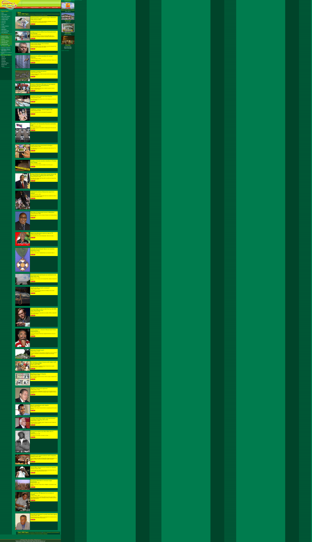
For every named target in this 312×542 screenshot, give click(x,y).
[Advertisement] (6, 72)
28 (18, 15)
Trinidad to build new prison (38, 71)
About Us (3, 56)
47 (42, 15)
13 (40, 14)
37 (29, 15)
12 (39, 14)
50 (46, 15)
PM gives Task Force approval (39, 388)
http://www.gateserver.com (40, 540)
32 (23, 15)
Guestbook (3, 61)
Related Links (4, 64)
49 (45, 15)
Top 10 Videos (4, 14)
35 (27, 15)
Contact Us (3, 58)
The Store (3, 27)
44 (38, 15)
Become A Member (5, 37)
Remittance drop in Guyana (38, 374)
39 (32, 15)
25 (56, 14)
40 (33, 15)
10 (37, 14)
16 (44, 14)
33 (24, 15)
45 (40, 15)
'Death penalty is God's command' (40, 288)
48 (44, 15)
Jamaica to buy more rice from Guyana (41, 96)
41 (35, 15)
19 (48, 14)
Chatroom (3, 59)
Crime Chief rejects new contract (40, 43)
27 (58, 14)
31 (22, 15)
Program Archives (5, 26)
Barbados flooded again (37, 350)
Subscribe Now (4, 42)
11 (38, 14)
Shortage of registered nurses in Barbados (42, 212)
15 (43, 14)
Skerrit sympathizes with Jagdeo (40, 405)
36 (28, 15)
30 (20, 15)
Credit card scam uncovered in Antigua (41, 145)
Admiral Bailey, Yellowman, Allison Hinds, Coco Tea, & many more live (5, 50)
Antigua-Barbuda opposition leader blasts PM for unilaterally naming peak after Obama (43, 175)
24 (55, 14)
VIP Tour (3, 39)
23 (53, 14)
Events (47, 7)
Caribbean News (4, 19)
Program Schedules (35, 7)
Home (2, 13)
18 (47, 14)
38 (31, 15)
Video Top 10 (24, 7)
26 (57, 14)
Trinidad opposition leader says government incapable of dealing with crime (43, 419)
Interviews (3, 22)
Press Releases (4, 32)
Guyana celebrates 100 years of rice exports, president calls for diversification (43, 85)
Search (2, 66)
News (42, 7)
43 (37, 15)
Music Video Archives (5, 16)
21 (51, 14)
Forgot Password (4, 44)
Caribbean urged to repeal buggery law (41, 109)
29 (19, 15)
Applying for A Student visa (5, 47)
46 (41, 15)
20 (49, 14)
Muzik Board (3, 29)
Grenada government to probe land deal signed (44, 514)
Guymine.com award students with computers (43, 455)
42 (36, 15)
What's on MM (55, 7)
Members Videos (4, 36)
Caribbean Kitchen (5, 17)
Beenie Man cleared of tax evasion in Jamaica (43, 467)
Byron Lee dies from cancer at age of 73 (42, 233)
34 (25, 15)
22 (52, 14)
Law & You (3, 21)
